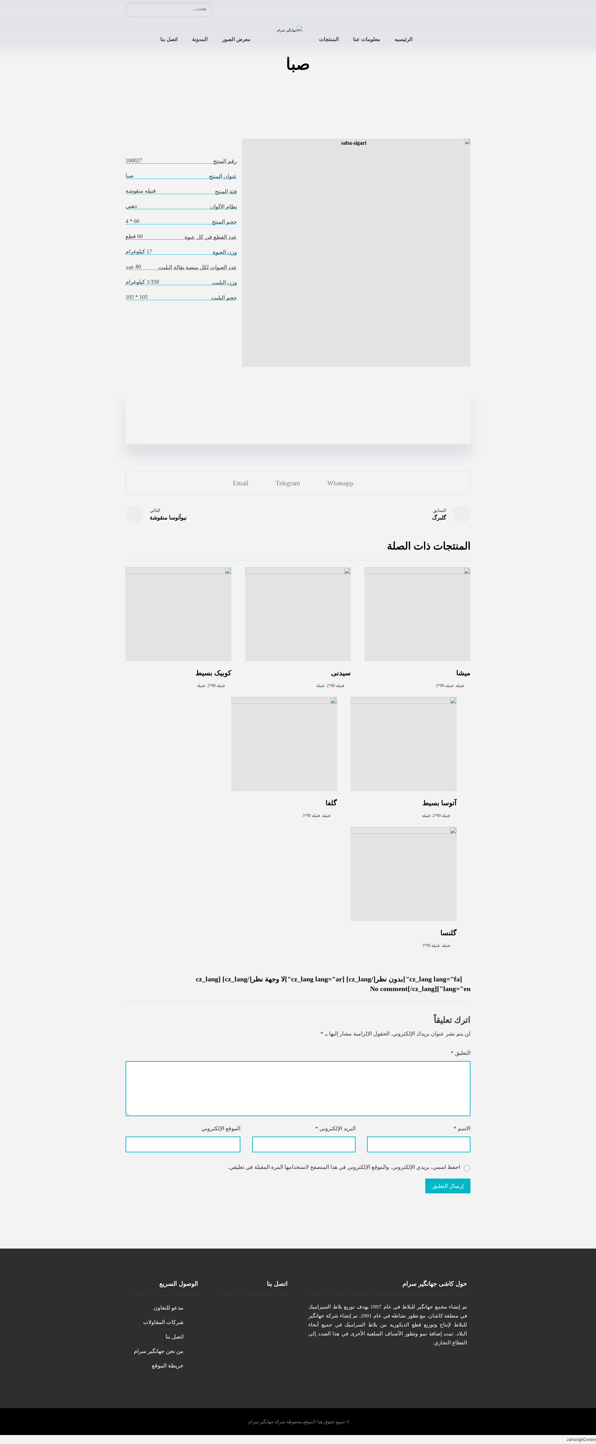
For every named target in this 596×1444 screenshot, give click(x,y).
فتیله (460, 685)
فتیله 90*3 (445, 685)
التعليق (460, 1053)
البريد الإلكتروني (335, 1128)
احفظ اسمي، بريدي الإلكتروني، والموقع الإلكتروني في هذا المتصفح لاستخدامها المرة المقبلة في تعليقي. (344, 1167)
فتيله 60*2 (335, 685)
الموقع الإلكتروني (220, 1128)
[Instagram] (463, 10)
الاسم (462, 1128)
